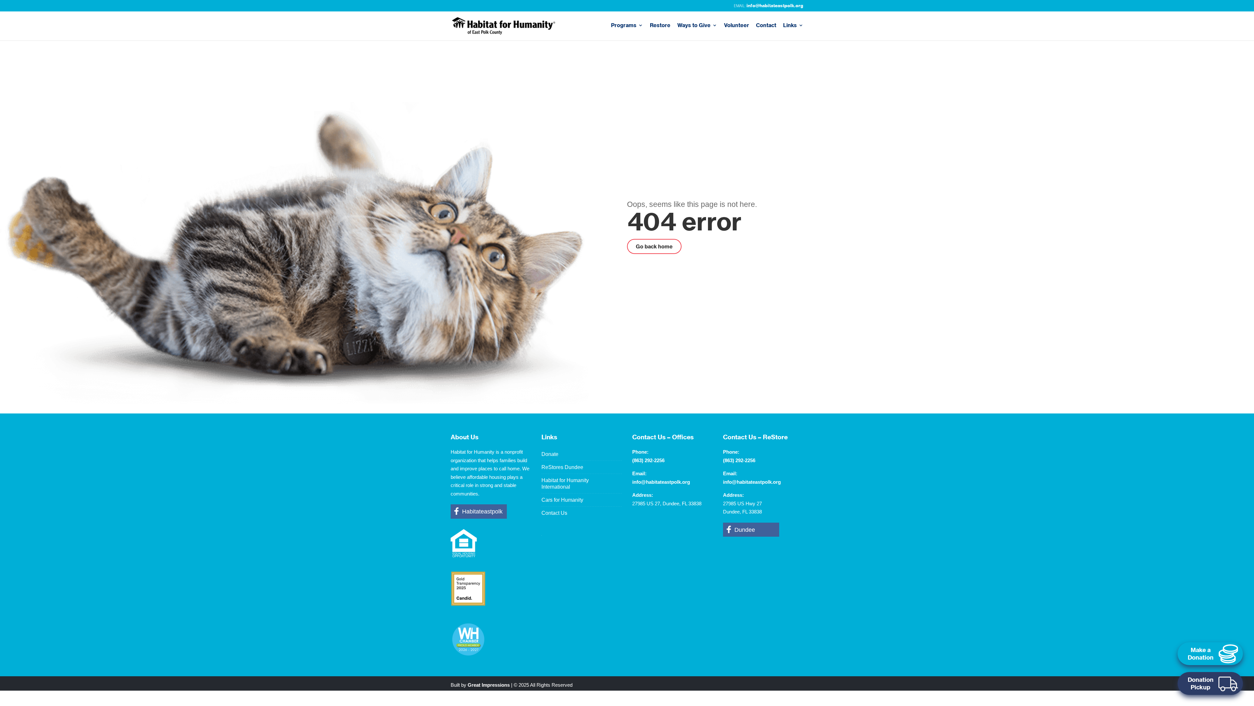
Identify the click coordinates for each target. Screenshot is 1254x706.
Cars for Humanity (562, 500)
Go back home (654, 246)
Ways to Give (694, 25)
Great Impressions (489, 685)
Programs (623, 25)
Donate (549, 454)
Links (790, 25)
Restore (660, 25)
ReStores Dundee (562, 467)
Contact (766, 25)
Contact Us (554, 513)
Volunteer (736, 25)
